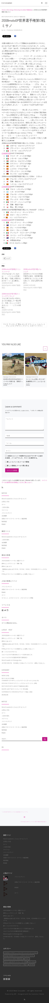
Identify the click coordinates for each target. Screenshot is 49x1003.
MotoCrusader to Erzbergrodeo (12, 660)
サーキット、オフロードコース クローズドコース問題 (17, 598)
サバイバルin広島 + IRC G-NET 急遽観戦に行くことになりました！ (36, 381)
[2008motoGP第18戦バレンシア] (34, 279)
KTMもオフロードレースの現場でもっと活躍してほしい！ (18, 574)
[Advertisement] (24, 776)
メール (9, 443)
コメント (9, 419)
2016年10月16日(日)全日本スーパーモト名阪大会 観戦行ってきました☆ (13, 381)
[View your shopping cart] (42, 3)
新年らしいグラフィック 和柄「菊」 (12, 563)
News (4, 675)
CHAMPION (6, 153)
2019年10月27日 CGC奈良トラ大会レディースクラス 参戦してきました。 (24, 663)
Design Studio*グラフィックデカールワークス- (18, 683)
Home (4, 10)
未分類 (4, 695)
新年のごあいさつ (7, 566)
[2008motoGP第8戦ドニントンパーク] (12, 278)
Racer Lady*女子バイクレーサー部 (13, 689)
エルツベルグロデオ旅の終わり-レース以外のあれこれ (17, 654)
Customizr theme (37, 994)
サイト (8, 451)
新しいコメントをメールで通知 (18, 462)
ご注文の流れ (5, 507)
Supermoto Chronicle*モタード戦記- (15, 692)
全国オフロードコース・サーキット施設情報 (14, 518)
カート (3, 504)
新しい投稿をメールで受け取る (18, 465)
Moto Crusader (19, 991)
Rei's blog (10, 10)
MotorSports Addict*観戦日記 (23, 10)
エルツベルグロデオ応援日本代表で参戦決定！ (15, 657)
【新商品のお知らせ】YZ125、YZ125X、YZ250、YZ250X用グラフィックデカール (24, 570)
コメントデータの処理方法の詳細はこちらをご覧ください (24, 481)
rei (4, 30)
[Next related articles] (45, 348)
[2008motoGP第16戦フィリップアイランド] (12, 304)
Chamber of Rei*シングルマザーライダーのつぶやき (19, 680)
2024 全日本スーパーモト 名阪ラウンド (13, 560)
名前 (8, 436)
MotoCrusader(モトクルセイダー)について (14, 498)
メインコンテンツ (7, 513)
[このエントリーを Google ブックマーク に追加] (15, 36)
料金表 (3, 524)
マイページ (5, 510)
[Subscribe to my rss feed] (2, 487)
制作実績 (4, 521)
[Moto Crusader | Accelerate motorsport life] (7, 2)
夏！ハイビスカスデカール (9, 652)
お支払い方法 (5, 501)
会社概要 (4, 516)
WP (15, 994)
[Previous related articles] (41, 348)
